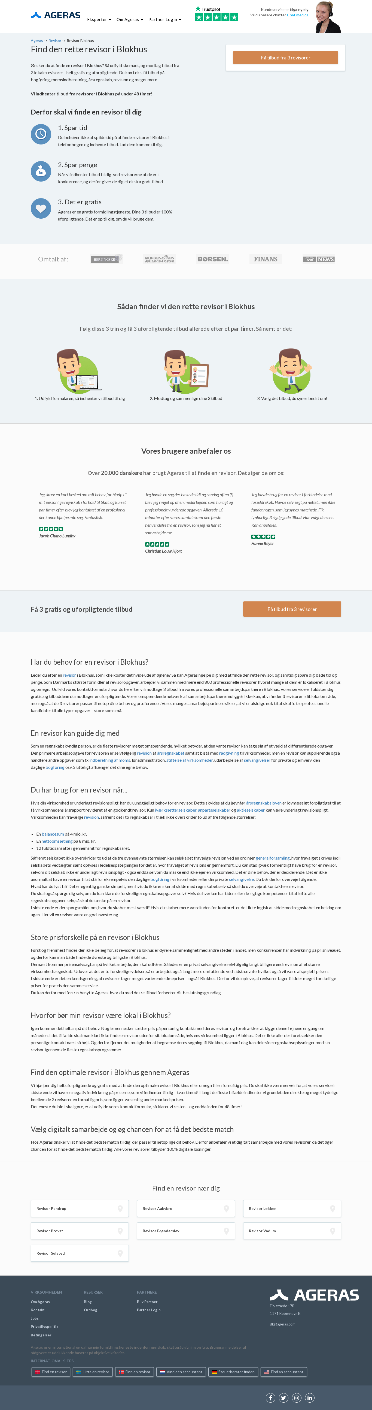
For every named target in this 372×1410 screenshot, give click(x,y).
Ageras (37, 40)
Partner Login (149, 1310)
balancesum (53, 833)
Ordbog (90, 1310)
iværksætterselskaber (175, 809)
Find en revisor (54, 1371)
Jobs (35, 1318)
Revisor (55, 40)
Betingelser (41, 1335)
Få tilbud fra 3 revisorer (285, 58)
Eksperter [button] (97, 19)
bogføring (55, 767)
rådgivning (229, 752)
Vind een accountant (184, 1371)
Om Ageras (40, 1302)
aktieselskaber (251, 809)
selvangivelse (241, 879)
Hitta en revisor (95, 1371)
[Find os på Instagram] (298, 1398)
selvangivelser (257, 760)
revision (144, 752)
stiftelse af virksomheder (189, 760)
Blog (88, 1302)
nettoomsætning (57, 840)
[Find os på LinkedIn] (311, 1398)
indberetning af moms (109, 760)
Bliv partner (147, 1302)
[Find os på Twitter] (285, 1398)
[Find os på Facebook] (272, 1398)
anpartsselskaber (214, 809)
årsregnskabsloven (264, 802)
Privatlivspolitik (44, 1326)
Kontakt (38, 1310)
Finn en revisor (137, 1371)
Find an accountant (286, 1371)
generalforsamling (273, 857)
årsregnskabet (170, 752)
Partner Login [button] (163, 19)
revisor (69, 674)
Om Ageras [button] (128, 19)
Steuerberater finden (236, 1371)
